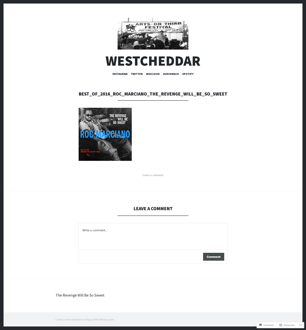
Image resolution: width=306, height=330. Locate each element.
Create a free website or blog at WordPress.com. (85, 319)
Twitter (137, 74)
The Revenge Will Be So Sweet (80, 295)
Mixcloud (153, 74)
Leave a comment (153, 175)
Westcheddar (153, 60)
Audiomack (171, 74)
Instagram (120, 74)
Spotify (188, 74)
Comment (214, 257)
